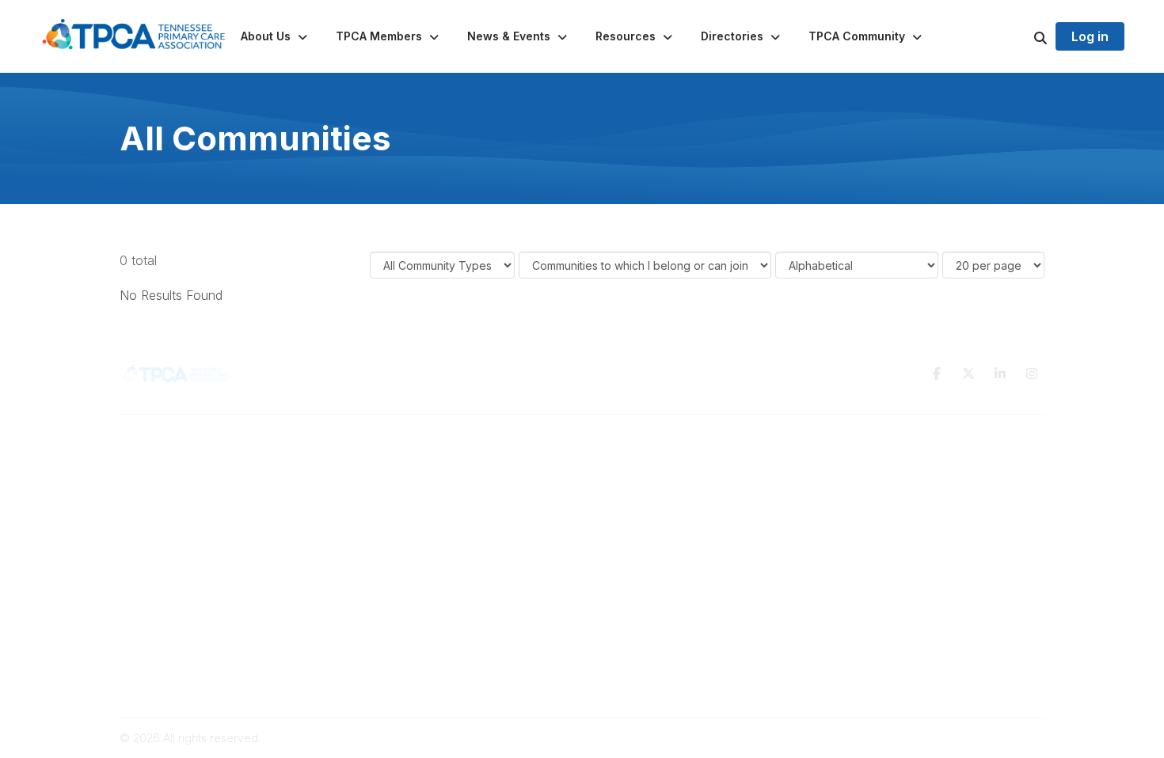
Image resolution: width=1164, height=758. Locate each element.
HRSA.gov (499, 634)
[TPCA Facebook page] (936, 373)
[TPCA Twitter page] (968, 373)
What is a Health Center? (421, 466)
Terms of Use (861, 466)
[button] (275, 36)
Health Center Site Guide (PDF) (438, 513)
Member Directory (639, 497)
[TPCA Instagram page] (1031, 373)
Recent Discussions (642, 482)
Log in (1090, 36)
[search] (1021, 36)
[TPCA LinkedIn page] (1000, 373)
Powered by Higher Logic (977, 738)
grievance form (696, 671)
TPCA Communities (641, 466)
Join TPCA (384, 497)
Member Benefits (402, 482)
